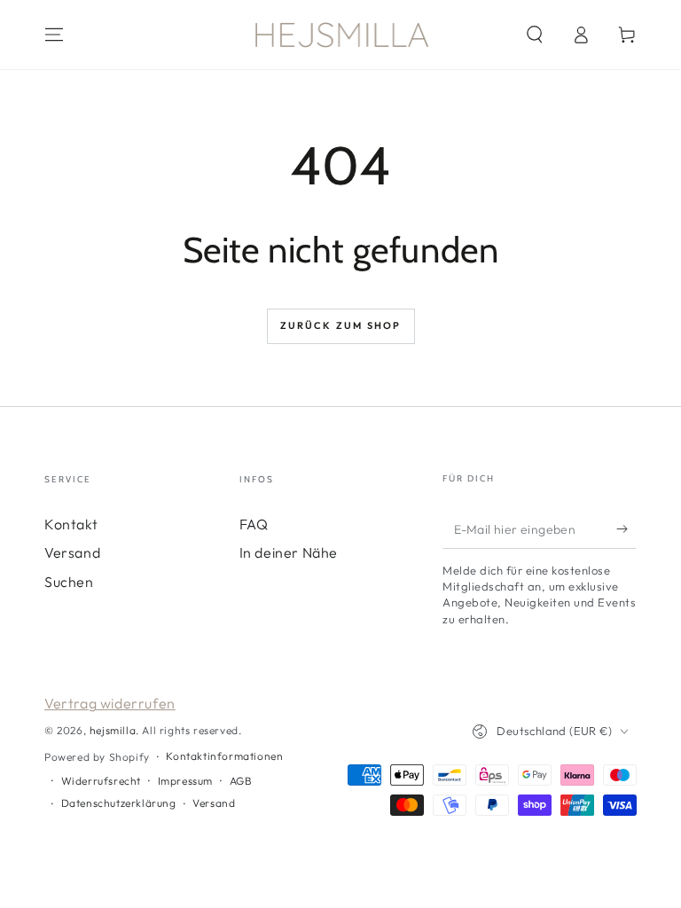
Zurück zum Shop (341, 325)
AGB (241, 780)
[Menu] (54, 34)
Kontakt (71, 524)
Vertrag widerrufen (110, 703)
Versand (72, 552)
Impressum (185, 780)
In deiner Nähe (288, 552)
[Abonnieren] (626, 528)
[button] (535, 34)
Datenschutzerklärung (118, 803)
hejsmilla (113, 730)
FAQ (254, 524)
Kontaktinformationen (224, 756)
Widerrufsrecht (101, 780)
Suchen (69, 582)
